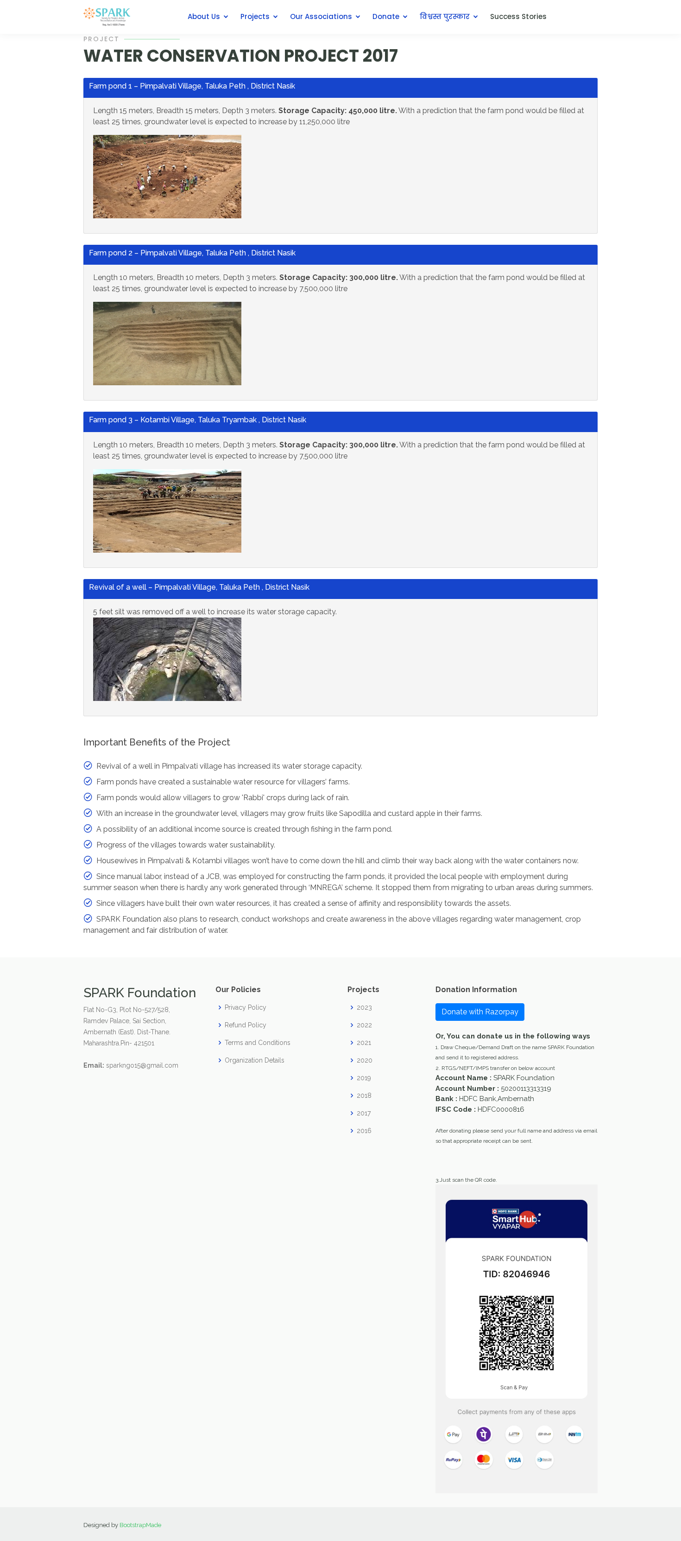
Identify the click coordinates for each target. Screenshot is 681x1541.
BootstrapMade (140, 1525)
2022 (364, 1025)
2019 (364, 1078)
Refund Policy (245, 1025)
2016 (364, 1130)
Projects (255, 16)
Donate (385, 16)
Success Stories (518, 16)
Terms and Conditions (257, 1042)
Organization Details (254, 1060)
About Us (204, 16)
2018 (364, 1095)
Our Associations (321, 16)
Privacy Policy (245, 1007)
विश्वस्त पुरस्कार (445, 16)
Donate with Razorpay (479, 1011)
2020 (364, 1060)
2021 (364, 1042)
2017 (364, 1113)
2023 (364, 1007)
